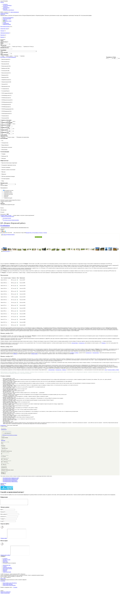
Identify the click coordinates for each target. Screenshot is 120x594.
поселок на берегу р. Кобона (113, 369)
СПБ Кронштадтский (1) (7, 102)
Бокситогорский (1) (6, 59)
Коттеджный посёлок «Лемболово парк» (10, 478)
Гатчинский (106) (5, 70)
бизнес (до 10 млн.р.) (17, 46)
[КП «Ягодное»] (10, 248)
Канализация (4, 149)
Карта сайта (5, 561)
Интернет (4, 158)
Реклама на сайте (6, 559)
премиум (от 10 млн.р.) (29, 46)
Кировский (3, 440)
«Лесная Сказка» (34, 353)
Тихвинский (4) (5, 115)
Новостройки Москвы (7, 584)
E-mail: (2, 521)
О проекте (5, 558)
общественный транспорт (23, 227)
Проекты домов (8, 20)
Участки (2, 30)
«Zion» (106, 369)
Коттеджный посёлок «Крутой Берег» (10, 480)
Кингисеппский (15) (6, 72)
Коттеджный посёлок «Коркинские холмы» (11, 477)
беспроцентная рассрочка (5, 227)
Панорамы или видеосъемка (23, 137)
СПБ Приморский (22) (6, 111)
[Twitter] (5, 231)
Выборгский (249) (6, 68)
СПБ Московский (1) (6, 106)
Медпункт (4, 174)
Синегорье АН (3, 429)
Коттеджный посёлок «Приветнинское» (10, 481)
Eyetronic (15, 587)
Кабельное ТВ (5, 156)
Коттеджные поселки (5, 26)
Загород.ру (2, 14)
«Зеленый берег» (96, 352)
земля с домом (9, 56)
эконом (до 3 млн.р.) (6, 46)
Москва (2, 2)
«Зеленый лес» (89, 352)
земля (3, 56)
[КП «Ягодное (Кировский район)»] (5, 248)
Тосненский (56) (5, 118)
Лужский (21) (5, 84)
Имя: (1, 509)
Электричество (5, 142)
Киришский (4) (5, 75)
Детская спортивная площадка (8, 176)
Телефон (3, 153)
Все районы (3, 57)
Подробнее (2, 580)
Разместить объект (4, 13)
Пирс (3, 180)
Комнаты (2, 37)
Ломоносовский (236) (6, 81)
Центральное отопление (7, 147)
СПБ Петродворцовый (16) (7, 109)
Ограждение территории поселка (9, 165)
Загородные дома (4, 28)
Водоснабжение (5, 145)
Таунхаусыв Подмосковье (6, 7)
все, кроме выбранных (11, 57)
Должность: (3, 516)
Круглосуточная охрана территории (9, 162)
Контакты (5, 560)
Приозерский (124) (6, 86)
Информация (4, 497)
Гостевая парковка (6, 178)
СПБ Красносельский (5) (7, 99)
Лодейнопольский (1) (6, 79)
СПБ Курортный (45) (6, 104)
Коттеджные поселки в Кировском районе (11, 220)
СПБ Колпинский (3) (6, 97)
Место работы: (3, 514)
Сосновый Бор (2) (5, 90)
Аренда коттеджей (7, 18)
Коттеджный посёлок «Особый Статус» (10, 479)
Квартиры (2, 35)
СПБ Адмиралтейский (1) (7, 93)
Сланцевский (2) (5, 88)
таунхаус (16, 56)
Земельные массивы (4, 32)
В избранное (5, 225)
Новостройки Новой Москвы (9, 585)
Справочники (6, 23)
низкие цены (16, 227)
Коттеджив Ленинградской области (8, 9)
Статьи (4, 22)
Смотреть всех (3, 483)
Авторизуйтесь (3, 425)
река (27, 227)
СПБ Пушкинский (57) (7, 113)
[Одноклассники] (4, 231)
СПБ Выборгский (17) (6, 95)
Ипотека (3, 137)
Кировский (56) (5, 77)
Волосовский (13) (5, 61)
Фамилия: (2, 511)
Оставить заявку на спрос (5, 215)
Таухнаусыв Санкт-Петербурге (7, 5)
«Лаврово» (15, 353)
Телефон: (2, 518)
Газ (2, 140)
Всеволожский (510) (6, 66)
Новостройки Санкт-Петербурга (10, 582)
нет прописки (12, 227)
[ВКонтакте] (2, 231)
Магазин (3, 171)
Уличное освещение (6, 167)
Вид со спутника (38, 236)
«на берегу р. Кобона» (74, 352)
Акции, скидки (11, 137)
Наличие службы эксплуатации (8, 169)
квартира (22, 56)
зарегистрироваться (14, 12)
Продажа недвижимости (8, 17)
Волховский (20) (5, 63)
